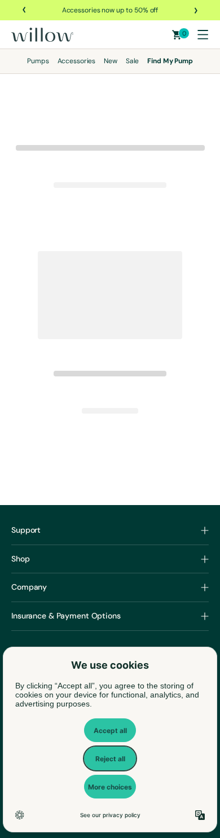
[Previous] (25, 10)
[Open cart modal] (177, 35)
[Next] (195, 10)
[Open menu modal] (202, 34)
